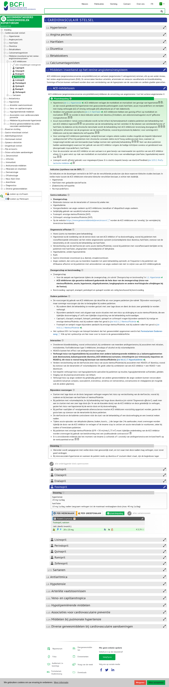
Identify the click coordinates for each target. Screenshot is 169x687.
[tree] (19, 109)
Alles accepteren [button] (156, 682)
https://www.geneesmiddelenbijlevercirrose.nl (86, 220)
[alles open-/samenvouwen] (142, 518)
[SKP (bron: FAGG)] (57, 529)
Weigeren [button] (140, 682)
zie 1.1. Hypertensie (72, 102)
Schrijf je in (107, 657)
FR (152, 4)
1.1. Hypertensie (153, 277)
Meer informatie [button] (61, 682)
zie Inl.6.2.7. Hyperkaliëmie (130, 359)
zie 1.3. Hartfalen (92, 111)
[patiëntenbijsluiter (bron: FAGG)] (60, 529)
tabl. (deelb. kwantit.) (62, 526)
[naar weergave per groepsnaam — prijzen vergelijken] (54, 529)
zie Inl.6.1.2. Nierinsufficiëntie (123, 321)
